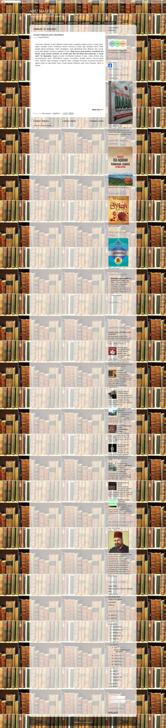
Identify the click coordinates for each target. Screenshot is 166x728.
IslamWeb (112, 602)
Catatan (114, 697)
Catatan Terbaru (41, 121)
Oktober (116, 633)
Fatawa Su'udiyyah (115, 599)
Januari (115, 680)
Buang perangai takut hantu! (123, 445)
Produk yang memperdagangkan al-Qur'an (125, 465)
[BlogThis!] (66, 113)
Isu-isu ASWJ (109, 23)
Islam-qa (111, 605)
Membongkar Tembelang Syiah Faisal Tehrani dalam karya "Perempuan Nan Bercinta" (124, 352)
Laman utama (69, 121)
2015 (113, 615)
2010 (113, 684)
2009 (113, 687)
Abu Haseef (46, 113)
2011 (113, 624)
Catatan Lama (96, 121)
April (114, 671)
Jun (114, 645)
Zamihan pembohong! (122, 371)
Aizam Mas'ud (112, 62)
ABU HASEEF (41, 11)
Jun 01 (117, 664)
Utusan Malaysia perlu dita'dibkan (48, 35)
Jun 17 (117, 647)
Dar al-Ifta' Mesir (114, 597)
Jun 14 (117, 655)
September (117, 636)
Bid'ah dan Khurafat (41, 23)
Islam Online (112, 586)
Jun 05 (117, 661)
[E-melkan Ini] (64, 113)
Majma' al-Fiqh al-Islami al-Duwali (120, 589)
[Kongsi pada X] (68, 113)
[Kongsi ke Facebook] (70, 113)
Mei (114, 668)
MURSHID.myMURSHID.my (121, 278)
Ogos (115, 639)
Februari (116, 677)
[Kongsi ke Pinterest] (72, 113)
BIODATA (111, 30)
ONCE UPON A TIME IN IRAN (123, 392)
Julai (114, 642)
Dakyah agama (57, 23)
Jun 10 (117, 658)
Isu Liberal (86, 23)
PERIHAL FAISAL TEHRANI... (124, 501)
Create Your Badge (113, 69)
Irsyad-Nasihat (72, 23)
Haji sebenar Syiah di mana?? (124, 409)
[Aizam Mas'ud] (110, 67)
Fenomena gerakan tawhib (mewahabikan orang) (125, 428)
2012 (113, 621)
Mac (114, 674)
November (117, 630)
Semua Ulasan (116, 701)
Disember (116, 627)
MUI (109, 591)
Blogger (89, 722)
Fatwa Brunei (113, 594)
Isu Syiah (97, 23)
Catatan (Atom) (46, 125)
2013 (113, 618)
